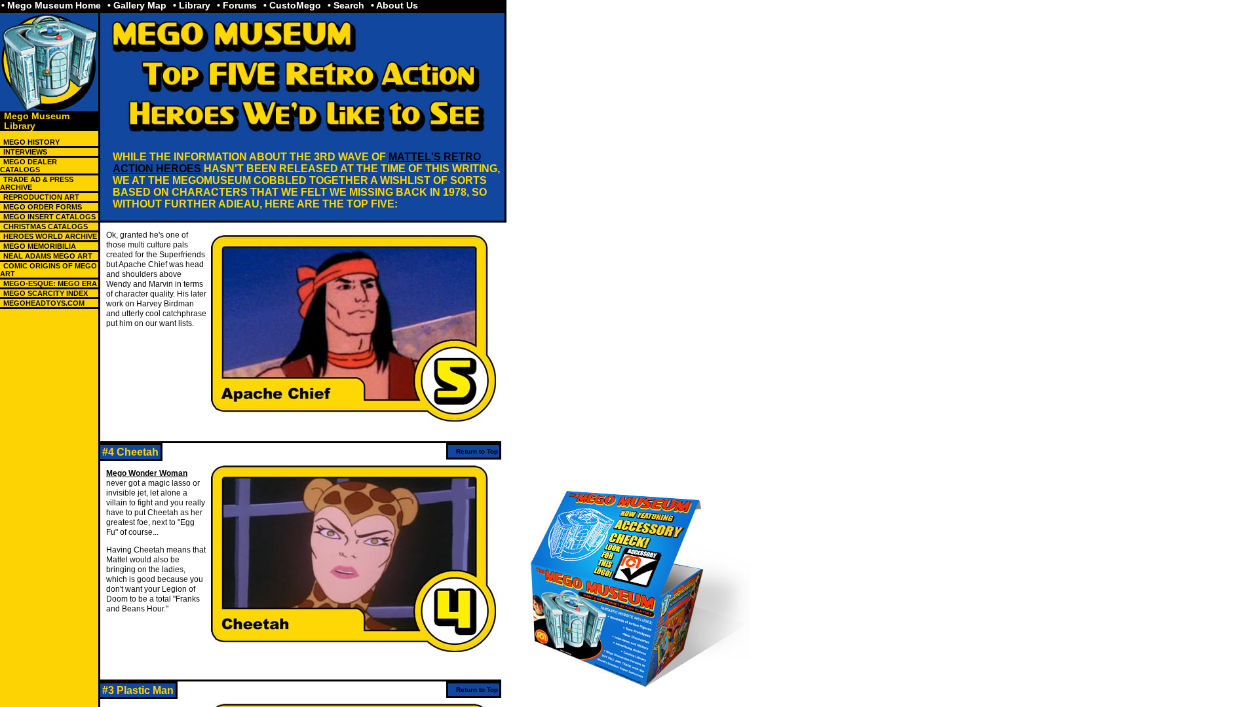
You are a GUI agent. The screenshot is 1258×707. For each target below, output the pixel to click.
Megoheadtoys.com (44, 303)
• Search (346, 5)
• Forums (237, 5)
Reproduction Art (41, 197)
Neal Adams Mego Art (47, 256)
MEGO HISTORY (31, 142)
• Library (191, 5)
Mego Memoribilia (39, 246)
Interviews (25, 152)
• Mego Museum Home (51, 5)
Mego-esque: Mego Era (50, 283)
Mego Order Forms (42, 207)
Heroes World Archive (50, 236)
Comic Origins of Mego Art (48, 270)
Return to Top (477, 451)
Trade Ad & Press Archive (36, 183)
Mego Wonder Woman (146, 473)
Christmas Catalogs (45, 226)
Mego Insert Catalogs (49, 217)
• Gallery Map (136, 5)
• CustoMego (292, 5)
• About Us (394, 5)
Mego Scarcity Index (45, 293)
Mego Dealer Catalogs (28, 165)
